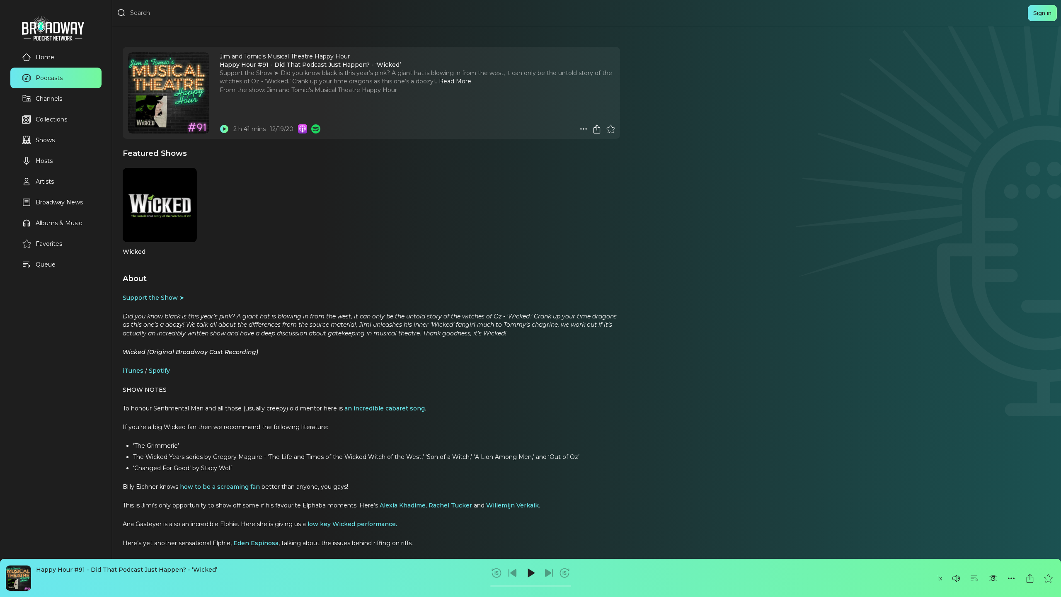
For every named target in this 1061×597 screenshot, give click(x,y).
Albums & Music (59, 223)
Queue (46, 264)
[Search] (121, 12)
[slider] (530, 586)
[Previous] (512, 573)
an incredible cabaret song (384, 408)
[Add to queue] (974, 578)
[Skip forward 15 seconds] (564, 573)
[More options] (1011, 578)
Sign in (1042, 13)
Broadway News (59, 202)
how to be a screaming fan (219, 486)
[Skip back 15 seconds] (496, 573)
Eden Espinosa (256, 543)
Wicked (134, 251)
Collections (51, 119)
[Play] (530, 573)
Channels (49, 98)
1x (939, 578)
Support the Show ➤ (153, 297)
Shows (45, 140)
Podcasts (49, 78)
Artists (45, 181)
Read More (455, 81)
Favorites (49, 244)
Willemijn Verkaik (512, 505)
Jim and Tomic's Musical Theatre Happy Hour (332, 90)
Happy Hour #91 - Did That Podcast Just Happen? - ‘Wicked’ (126, 569)
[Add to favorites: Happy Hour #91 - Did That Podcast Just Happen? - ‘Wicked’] (1048, 578)
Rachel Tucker (450, 505)
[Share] (1030, 578)
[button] (956, 578)
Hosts (44, 161)
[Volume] (956, 578)
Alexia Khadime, (403, 505)
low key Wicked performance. (352, 524)
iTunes (133, 370)
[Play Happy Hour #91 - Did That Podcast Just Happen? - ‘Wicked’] (224, 128)
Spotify (158, 370)
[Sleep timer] (993, 578)
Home (45, 57)
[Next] (549, 573)
